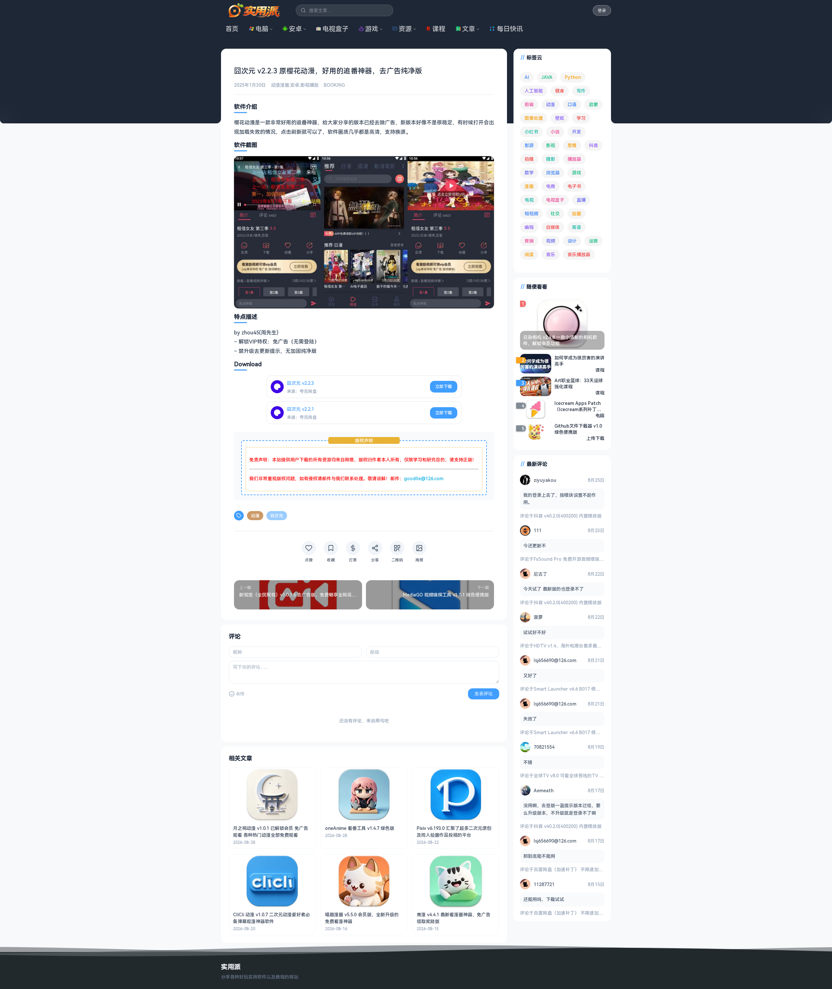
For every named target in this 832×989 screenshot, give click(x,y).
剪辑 (529, 104)
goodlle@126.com (423, 478)
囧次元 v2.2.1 (300, 409)
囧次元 (276, 516)
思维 (572, 145)
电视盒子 (335, 28)
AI (527, 77)
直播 (581, 200)
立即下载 (443, 386)
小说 (555, 132)
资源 (405, 28)
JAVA (546, 77)
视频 (550, 241)
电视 (529, 200)
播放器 (574, 159)
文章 (468, 28)
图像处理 (534, 118)
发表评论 (483, 693)
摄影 (550, 159)
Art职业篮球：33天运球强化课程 (578, 383)
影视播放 (309, 85)
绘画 (576, 213)
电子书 (574, 186)
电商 (550, 186)
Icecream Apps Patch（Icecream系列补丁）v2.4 (579, 406)
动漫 (255, 516)
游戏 (371, 28)
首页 (232, 28)
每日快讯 (510, 28)
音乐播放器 (578, 254)
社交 (555, 213)
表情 (240, 693)
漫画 (529, 186)
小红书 (531, 132)
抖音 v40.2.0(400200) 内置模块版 (568, 516)
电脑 (261, 28)
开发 (576, 132)
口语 (572, 104)
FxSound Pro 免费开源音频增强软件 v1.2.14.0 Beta (587, 559)
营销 (529, 241)
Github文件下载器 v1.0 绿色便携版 (578, 429)
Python (573, 77)
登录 (602, 10)
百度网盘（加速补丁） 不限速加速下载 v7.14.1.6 (583, 869)
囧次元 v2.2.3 (300, 383)
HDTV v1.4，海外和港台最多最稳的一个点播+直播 (585, 646)
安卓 (295, 28)
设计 (572, 241)
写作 (581, 91)
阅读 (529, 254)
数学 (529, 172)
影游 (529, 145)
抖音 (593, 145)
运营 (593, 241)
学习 (581, 118)
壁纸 (559, 118)
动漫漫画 (280, 85)
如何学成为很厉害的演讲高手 (579, 361)
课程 (438, 28)
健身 (559, 91)
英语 (576, 227)
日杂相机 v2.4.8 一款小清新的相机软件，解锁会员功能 (560, 340)
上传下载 (595, 438)
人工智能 (534, 91)
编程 (529, 227)
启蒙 (593, 104)
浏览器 (553, 172)
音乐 (550, 254)
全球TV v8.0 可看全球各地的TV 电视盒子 (576, 775)
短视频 (531, 213)
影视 (550, 145)
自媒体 (553, 227)
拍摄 (529, 159)
